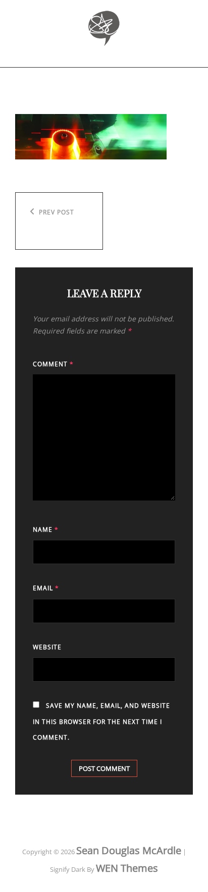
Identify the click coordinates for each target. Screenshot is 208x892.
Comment (53, 364)
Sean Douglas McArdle (128, 850)
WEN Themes (127, 868)
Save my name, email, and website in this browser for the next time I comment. (101, 721)
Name (46, 529)
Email (46, 588)
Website (47, 647)
